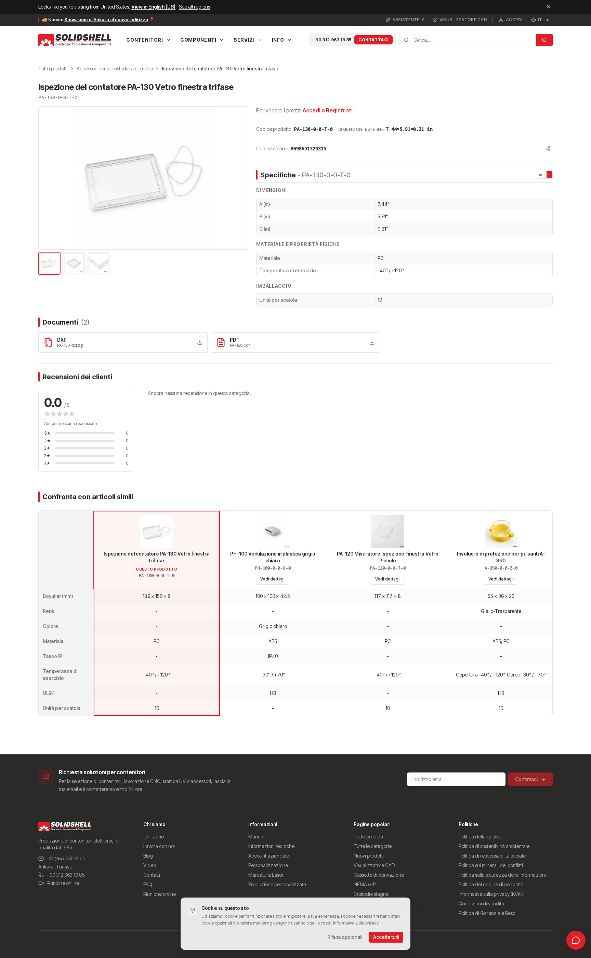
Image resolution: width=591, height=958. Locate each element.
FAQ (147, 884)
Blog (148, 856)
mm (541, 175)
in (550, 175)
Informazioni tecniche (271, 846)
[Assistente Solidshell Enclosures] (576, 940)
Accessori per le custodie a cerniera (115, 68)
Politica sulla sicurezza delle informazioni (502, 875)
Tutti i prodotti (53, 68)
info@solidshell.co (66, 858)
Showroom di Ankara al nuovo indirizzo (106, 19)
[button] (143, 178)
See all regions (194, 7)
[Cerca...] (544, 40)
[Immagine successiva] (239, 178)
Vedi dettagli (273, 578)
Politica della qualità (480, 836)
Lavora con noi (159, 846)
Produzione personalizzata (277, 884)
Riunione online (63, 883)
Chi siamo (153, 836)
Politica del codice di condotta (491, 884)
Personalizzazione (268, 865)
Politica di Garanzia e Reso (487, 913)
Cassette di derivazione (379, 875)
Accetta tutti (386, 937)
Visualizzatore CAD (463, 19)
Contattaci (373, 39)
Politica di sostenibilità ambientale (494, 846)
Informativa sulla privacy (356, 923)
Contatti (151, 875)
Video (149, 865)
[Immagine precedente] (47, 178)
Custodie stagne (371, 894)
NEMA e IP (365, 884)
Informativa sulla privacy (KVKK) (492, 894)
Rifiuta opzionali (344, 937)
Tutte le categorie (373, 846)
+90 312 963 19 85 (332, 39)
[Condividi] (548, 148)
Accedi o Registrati (328, 110)
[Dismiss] (548, 7)
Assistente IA (408, 19)
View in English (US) (153, 7)
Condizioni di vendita (481, 903)
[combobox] (467, 40)
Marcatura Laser (266, 875)
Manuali (256, 836)
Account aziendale (268, 856)
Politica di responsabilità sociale (492, 856)
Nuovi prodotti (369, 856)
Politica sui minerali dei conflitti (491, 865)
